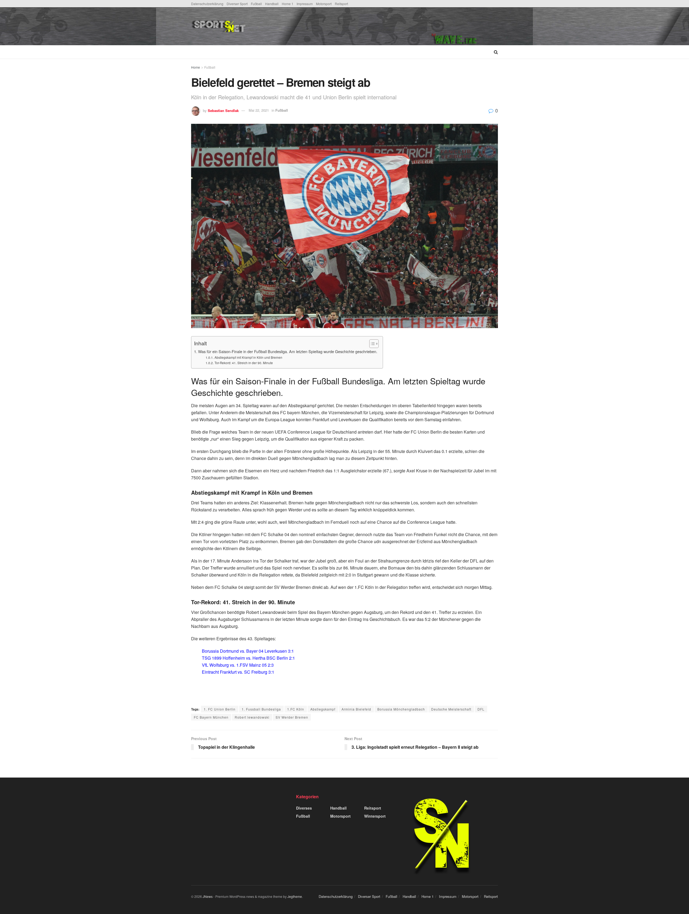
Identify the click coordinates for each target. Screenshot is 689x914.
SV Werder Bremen (292, 717)
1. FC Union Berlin (219, 709)
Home (195, 67)
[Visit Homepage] (259, 26)
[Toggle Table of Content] (371, 343)
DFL (480, 709)
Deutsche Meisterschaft (451, 709)
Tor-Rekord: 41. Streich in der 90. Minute (244, 363)
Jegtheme (294, 896)
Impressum (305, 3)
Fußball (256, 3)
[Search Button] (496, 52)
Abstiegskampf (322, 709)
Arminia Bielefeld (356, 709)
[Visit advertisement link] (464, 26)
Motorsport (324, 3)
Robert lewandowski (252, 717)
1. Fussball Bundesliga (261, 709)
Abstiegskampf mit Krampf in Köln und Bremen (249, 357)
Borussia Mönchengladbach (401, 709)
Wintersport (375, 816)
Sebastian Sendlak (223, 110)
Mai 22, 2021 (259, 110)
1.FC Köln (295, 709)
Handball (272, 3)
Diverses (304, 808)
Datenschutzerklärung (207, 3)
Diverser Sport (237, 3)
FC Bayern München (211, 717)
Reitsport (341, 3)
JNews (208, 896)
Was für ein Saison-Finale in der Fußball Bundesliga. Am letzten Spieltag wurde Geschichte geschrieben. (287, 351)
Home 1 (287, 3)
